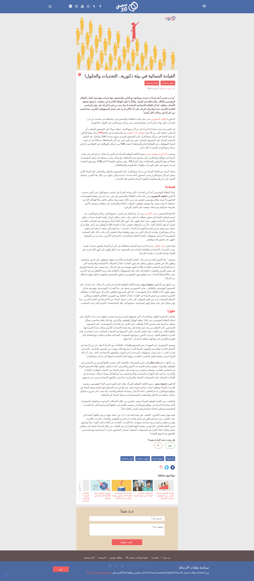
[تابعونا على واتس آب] (88, 6)
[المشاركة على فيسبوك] (172, 467)
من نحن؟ (166, 557)
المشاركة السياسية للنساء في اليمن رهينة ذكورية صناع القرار (121, 495)
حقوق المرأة (157, 458)
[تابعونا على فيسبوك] (100, 6)
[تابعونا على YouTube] (82, 6)
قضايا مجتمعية (152, 83)
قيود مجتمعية (127, 458)
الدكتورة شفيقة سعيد (156, 153)
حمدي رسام (167, 88)
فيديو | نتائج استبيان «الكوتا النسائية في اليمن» (102, 495)
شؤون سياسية (168, 83)
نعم (61, 569)
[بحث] (50, 6)
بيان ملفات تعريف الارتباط (99, 572)
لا (158, 445)
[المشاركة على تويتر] (166, 467)
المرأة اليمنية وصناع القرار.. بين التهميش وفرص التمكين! (165, 495)
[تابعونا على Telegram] (70, 6)
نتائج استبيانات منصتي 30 (137, 557)
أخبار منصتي (89, 557)
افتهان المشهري (159, 119)
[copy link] (161, 467)
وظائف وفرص (116, 557)
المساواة (170, 458)
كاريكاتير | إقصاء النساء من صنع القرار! (143, 494)
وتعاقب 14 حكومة (136, 132)
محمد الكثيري (151, 213)
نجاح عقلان (160, 245)
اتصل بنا (155, 557)
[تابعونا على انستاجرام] (76, 6)
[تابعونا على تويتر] (94, 6)
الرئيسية (102, 557)
